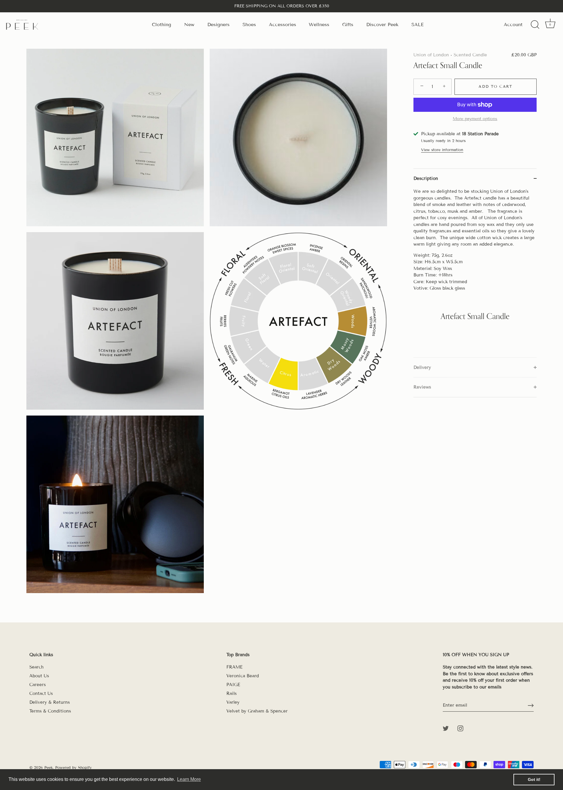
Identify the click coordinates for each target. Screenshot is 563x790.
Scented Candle (470, 55)
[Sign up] (531, 705)
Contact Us (41, 693)
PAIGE (233, 684)
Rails (231, 693)
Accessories (282, 24)
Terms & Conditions (50, 711)
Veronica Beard (242, 675)
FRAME (234, 667)
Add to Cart (496, 86)
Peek (48, 767)
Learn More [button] (189, 779)
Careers (37, 684)
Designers (218, 24)
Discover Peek (382, 24)
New (189, 24)
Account (513, 24)
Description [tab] (425, 178)
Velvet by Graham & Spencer (257, 711)
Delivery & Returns (49, 702)
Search (36, 667)
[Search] (534, 24)
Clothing (161, 24)
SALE (417, 24)
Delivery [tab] (422, 367)
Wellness (319, 24)
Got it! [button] (534, 779)
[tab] (475, 272)
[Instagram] (460, 728)
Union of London (431, 55)
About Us (39, 675)
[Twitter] (446, 728)
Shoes (249, 24)
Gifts (347, 24)
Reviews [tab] (422, 387)
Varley (233, 702)
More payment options (475, 118)
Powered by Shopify (73, 767)
